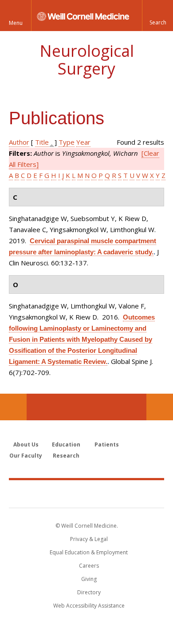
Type (67, 142)
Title (42, 142)
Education (66, 444)
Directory (89, 592)
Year (83, 142)
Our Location (13, 407)
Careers (89, 565)
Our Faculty (25, 455)
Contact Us (159, 407)
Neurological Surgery (86, 59)
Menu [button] (16, 23)
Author (19, 142)
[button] (157, 15)
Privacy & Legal (89, 539)
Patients (106, 444)
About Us (26, 444)
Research (66, 455)
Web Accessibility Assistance (89, 605)
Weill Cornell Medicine (86, 493)
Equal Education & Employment (89, 552)
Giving (89, 579)
